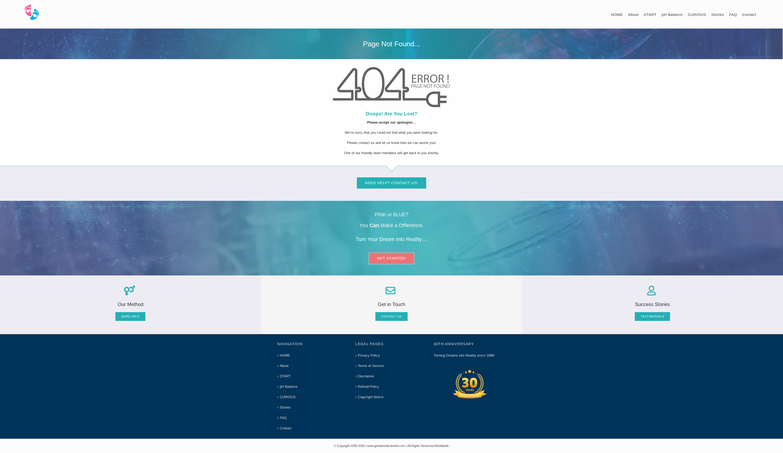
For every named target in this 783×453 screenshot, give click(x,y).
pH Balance (288, 387)
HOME (285, 355)
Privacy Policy (369, 355)
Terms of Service (371, 366)
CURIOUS (287, 397)
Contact (286, 428)
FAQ (283, 418)
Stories (285, 407)
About (284, 366)
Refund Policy (368, 387)
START (285, 376)
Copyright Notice (370, 397)
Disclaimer (366, 376)
